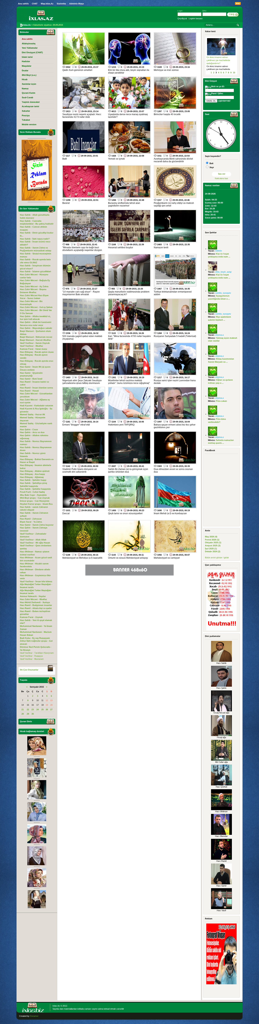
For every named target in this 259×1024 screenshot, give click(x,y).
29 (28, 714)
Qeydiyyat (182, 18)
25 (42, 709)
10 (234, 72)
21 (22, 709)
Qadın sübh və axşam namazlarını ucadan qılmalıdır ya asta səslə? (220, 60)
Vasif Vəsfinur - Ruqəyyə (31, 656)
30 (32, 714)
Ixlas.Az (56, 1006)
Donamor (34, 1016)
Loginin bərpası (196, 18)
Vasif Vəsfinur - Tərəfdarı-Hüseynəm (37, 653)
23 (32, 709)
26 (47, 709)
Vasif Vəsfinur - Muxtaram (32, 659)
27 (51, 709)
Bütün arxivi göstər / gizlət (217, 557)
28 (22, 714)
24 (37, 709)
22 (28, 709)
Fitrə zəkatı (221, 401)
